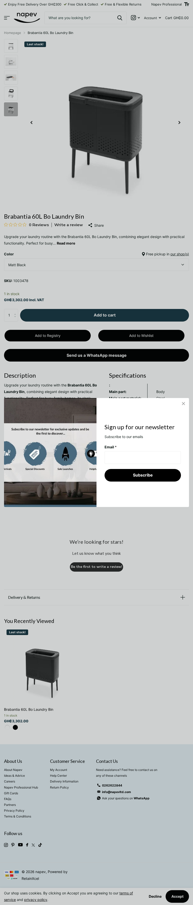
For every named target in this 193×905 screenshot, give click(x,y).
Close (183, 403)
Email (111, 447)
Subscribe (143, 475)
